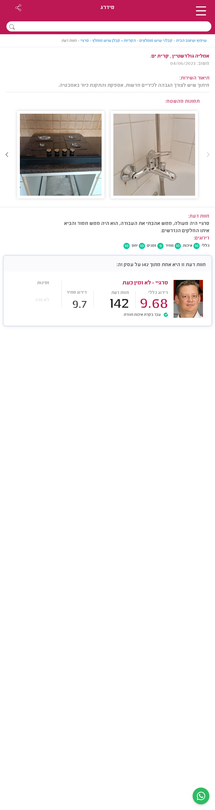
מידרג (107, 8)
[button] (7, 154)
